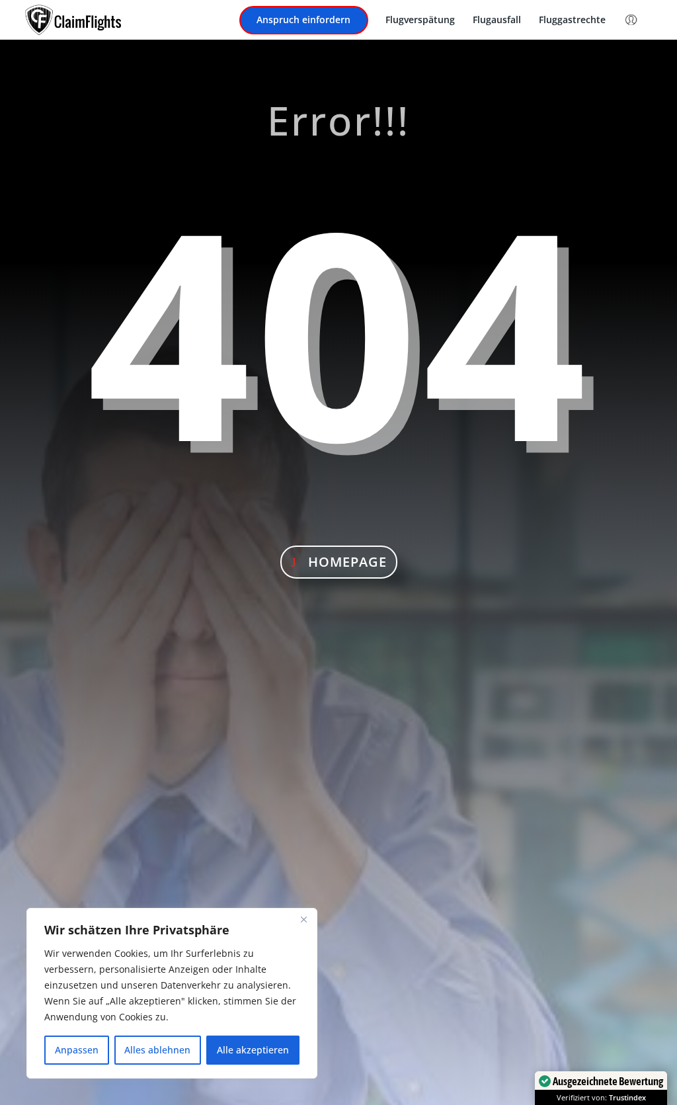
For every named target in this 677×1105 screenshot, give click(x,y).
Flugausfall (497, 20)
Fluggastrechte (572, 20)
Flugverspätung (420, 20)
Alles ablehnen (157, 1050)
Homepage (347, 562)
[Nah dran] (303, 919)
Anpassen (77, 1050)
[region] (171, 993)
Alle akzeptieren (253, 1050)
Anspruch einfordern (303, 20)
